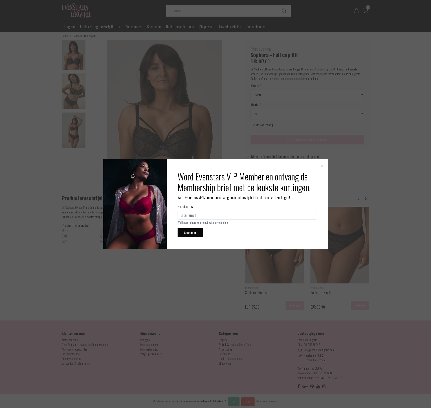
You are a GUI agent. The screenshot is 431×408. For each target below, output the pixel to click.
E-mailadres (185, 206)
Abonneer (190, 232)
